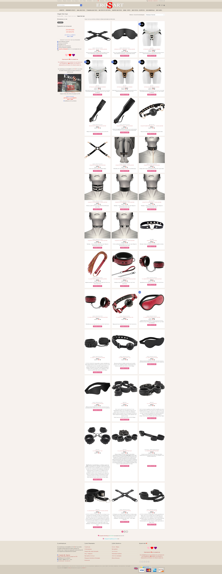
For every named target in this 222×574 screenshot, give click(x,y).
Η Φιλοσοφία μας (88, 549)
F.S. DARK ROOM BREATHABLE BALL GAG (124, 317)
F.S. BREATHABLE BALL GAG (124, 357)
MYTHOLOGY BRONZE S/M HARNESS (151, 87)
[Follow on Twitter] (144, 562)
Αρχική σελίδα (60, 16)
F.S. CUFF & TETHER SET (152, 403)
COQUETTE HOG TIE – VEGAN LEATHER (98, 165)
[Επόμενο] (127, 532)
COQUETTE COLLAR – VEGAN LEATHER (152, 165)
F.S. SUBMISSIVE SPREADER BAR (152, 450)
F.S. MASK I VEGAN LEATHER (97, 403)
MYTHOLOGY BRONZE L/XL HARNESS (124, 87)
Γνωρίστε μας (59, 0)
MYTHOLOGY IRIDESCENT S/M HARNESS (97, 87)
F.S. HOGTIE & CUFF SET (97, 450)
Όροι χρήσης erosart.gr (89, 555)
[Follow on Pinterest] (149, 562)
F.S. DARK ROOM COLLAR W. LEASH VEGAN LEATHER (125, 278)
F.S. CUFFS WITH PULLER (152, 510)
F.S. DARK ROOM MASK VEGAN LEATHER (151, 317)
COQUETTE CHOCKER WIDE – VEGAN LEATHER (124, 202)
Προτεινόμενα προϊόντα (116, 553)
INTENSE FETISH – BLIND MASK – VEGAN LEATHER (124, 49)
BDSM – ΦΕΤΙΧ (126, 10)
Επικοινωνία (102, 0)
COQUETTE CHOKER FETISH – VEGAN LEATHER (97, 202)
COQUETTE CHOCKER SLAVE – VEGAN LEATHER (97, 240)
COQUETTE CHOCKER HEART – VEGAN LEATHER (124, 240)
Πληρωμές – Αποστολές (67, 0)
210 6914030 (70, 30)
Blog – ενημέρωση (88, 553)
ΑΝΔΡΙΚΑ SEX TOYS (117, 10)
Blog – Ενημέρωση (75, 0)
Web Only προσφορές (116, 555)
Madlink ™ (84, 567)
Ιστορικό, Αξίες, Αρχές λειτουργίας (91, 551)
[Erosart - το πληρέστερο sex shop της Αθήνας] (110, 5)
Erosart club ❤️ (96, 0)
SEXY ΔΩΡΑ (159, 10)
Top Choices (114, 551)
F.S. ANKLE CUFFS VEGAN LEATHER (97, 357)
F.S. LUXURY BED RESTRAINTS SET (125, 450)
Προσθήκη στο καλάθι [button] (97, 55)
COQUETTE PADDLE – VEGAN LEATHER (125, 125)
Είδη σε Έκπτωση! (109, 0)
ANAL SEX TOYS (81, 10)
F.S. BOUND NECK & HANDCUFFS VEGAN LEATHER (97, 510)
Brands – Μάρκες (83, 0)
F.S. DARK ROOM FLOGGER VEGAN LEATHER (97, 278)
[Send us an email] (146, 562)
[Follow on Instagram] (142, 562)
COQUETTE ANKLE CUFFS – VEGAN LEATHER (125, 165)
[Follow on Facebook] (140, 562)
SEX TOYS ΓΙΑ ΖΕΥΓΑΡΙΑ (104, 10)
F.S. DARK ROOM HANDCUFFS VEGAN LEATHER (152, 278)
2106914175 (155, 0)
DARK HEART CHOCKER (152, 240)
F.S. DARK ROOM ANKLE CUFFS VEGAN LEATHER (97, 317)
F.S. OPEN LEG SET (124, 403)
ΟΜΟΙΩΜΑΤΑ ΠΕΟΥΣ (70, 10)
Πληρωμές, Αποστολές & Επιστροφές (92, 558)
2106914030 (150, 0)
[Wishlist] (159, 5)
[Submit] (81, 5)
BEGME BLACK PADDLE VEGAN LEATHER (97, 125)
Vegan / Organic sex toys (70, 16)
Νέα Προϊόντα (89, 0)
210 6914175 (70, 32)
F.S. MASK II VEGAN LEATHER (152, 357)
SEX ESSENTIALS (150, 10)
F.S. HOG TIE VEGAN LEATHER (125, 510)
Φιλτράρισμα (60, 22)
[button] (157, 5)
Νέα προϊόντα (114, 549)
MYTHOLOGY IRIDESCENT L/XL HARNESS (151, 49)
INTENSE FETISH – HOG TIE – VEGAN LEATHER (97, 49)
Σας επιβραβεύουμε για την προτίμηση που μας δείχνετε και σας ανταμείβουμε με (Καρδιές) (70, 64)
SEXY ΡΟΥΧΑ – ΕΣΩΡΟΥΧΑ (138, 10)
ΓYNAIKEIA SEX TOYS (91, 10)
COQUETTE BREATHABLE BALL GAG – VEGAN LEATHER (152, 125)
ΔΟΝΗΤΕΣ (61, 10)
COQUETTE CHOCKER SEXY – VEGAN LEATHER (151, 202)
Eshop (69, 567)
